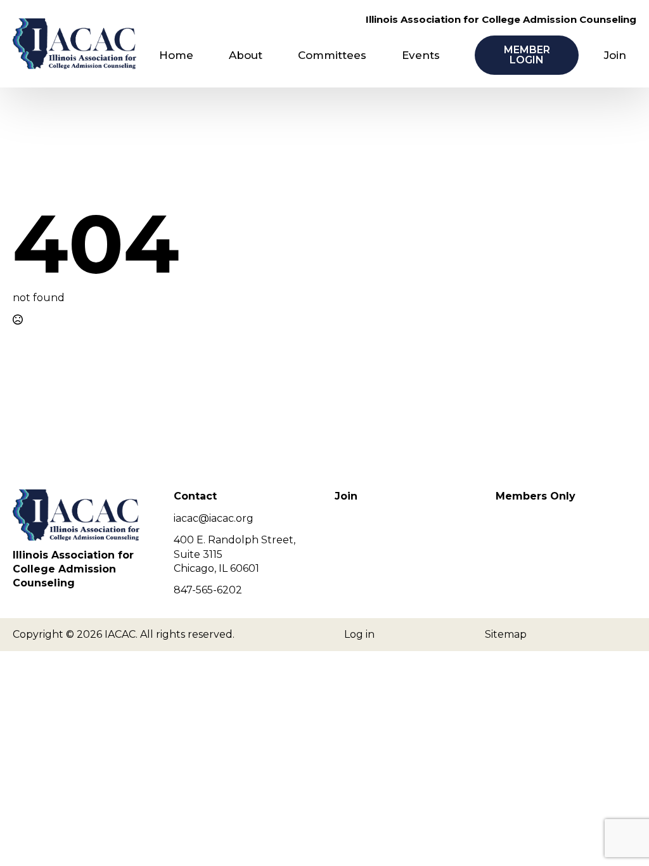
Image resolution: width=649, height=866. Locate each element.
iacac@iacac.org (214, 518)
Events (421, 55)
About (245, 55)
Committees (332, 55)
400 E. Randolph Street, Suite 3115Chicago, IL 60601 (234, 554)
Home (176, 55)
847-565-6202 (208, 590)
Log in (359, 634)
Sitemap (506, 634)
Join (615, 55)
